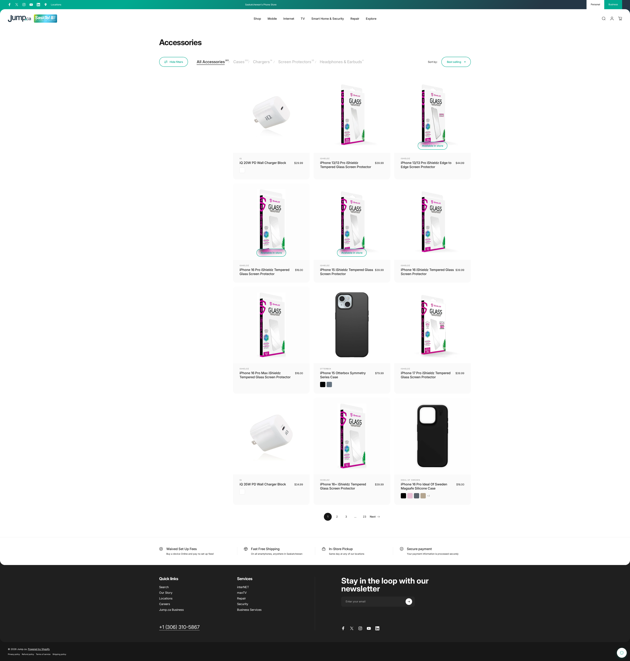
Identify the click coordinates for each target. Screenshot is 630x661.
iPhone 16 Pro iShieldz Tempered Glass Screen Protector (264, 272)
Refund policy (28, 654)
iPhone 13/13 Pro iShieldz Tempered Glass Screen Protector (345, 165)
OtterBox (325, 369)
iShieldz (325, 158)
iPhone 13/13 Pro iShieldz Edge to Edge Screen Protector (426, 165)
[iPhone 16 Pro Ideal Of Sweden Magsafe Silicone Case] (432, 436)
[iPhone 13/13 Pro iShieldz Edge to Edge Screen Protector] (432, 114)
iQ (241, 158)
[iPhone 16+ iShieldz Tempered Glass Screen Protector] (352, 436)
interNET (243, 587)
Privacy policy (14, 654)
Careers (164, 604)
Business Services (249, 609)
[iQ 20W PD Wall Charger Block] (271, 114)
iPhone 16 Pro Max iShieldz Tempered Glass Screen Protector (265, 375)
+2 (428, 496)
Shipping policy (59, 654)
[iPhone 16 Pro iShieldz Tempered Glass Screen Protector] (271, 221)
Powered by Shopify (39, 649)
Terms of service (43, 654)
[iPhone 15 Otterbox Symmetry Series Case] (352, 325)
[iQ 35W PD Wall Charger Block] (271, 436)
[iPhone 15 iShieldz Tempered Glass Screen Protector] (352, 221)
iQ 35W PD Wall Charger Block (263, 484)
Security (242, 604)
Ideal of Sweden (410, 480)
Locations (165, 598)
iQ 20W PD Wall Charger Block (263, 163)
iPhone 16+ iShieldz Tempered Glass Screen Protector (343, 486)
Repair (241, 598)
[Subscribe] (409, 601)
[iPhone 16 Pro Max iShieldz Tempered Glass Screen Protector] (271, 325)
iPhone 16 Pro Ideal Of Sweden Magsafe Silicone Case (424, 486)
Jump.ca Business (171, 609)
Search (164, 587)
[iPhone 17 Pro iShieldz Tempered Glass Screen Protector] (432, 325)
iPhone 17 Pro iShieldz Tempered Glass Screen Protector (426, 375)
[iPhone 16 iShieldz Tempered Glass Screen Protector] (432, 221)
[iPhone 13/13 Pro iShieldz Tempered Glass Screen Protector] (352, 114)
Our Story (165, 592)
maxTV (242, 592)
